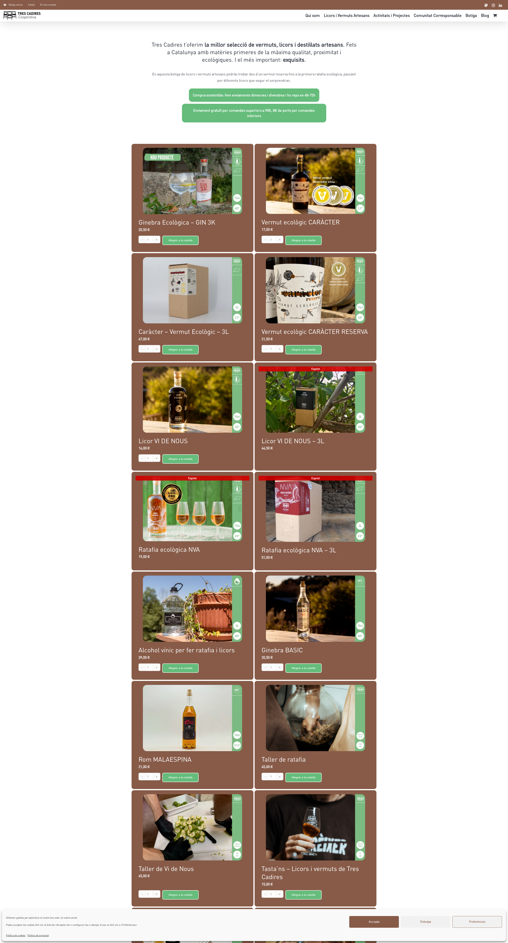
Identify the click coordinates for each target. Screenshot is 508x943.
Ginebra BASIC (282, 650)
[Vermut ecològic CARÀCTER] (315, 181)
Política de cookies (15, 935)
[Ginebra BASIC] (315, 609)
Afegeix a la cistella (180, 240)
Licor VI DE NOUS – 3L (293, 441)
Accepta (374, 921)
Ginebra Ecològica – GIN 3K (177, 222)
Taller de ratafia (284, 759)
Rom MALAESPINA (165, 759)
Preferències (477, 921)
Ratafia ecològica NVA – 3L (299, 550)
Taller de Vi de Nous (166, 868)
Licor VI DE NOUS (163, 441)
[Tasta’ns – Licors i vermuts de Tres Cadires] (315, 827)
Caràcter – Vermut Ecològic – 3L (184, 331)
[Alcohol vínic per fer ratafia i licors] (192, 609)
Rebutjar (425, 921)
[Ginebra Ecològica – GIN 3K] (192, 181)
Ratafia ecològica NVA (169, 549)
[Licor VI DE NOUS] (192, 399)
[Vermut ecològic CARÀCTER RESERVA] (315, 290)
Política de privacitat (38, 935)
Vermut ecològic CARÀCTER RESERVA (315, 331)
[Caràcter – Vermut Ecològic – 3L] (192, 290)
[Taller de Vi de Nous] (192, 827)
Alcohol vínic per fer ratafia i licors (187, 650)
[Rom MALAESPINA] (192, 718)
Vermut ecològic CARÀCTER (301, 222)
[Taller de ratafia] (315, 718)
